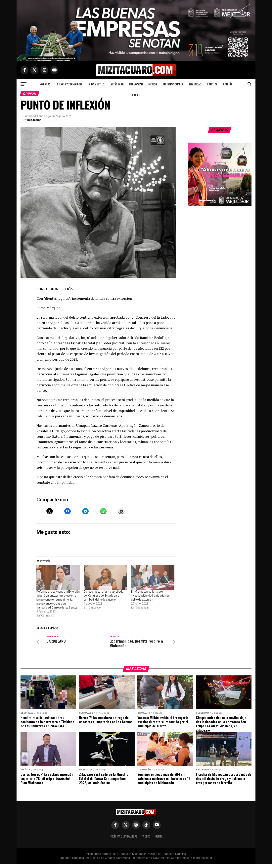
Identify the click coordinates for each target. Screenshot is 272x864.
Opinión (228, 84)
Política (212, 84)
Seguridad (195, 84)
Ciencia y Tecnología (69, 84)
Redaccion (34, 119)
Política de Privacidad (124, 836)
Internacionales (172, 84)
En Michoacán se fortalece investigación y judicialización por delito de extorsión (150, 595)
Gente (158, 836)
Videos (136, 95)
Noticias (45, 84)
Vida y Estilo (96, 84)
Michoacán (136, 84)
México (152, 84)
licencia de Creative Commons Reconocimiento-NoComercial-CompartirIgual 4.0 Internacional (151, 858)
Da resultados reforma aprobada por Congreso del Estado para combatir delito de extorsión (103, 595)
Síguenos (220, 130)
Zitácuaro (117, 84)
